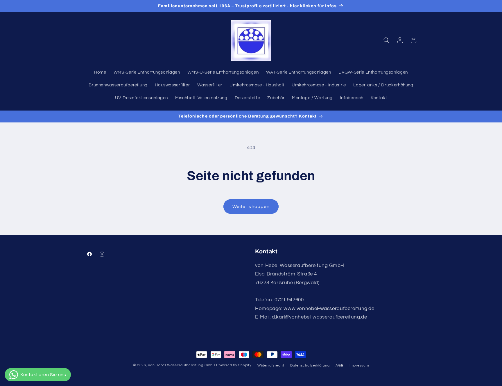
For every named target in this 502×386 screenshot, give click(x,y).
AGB (339, 365)
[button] (386, 40)
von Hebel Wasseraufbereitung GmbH (181, 365)
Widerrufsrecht (270, 365)
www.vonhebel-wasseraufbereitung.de (329, 308)
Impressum (359, 365)
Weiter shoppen (251, 206)
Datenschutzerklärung (310, 365)
